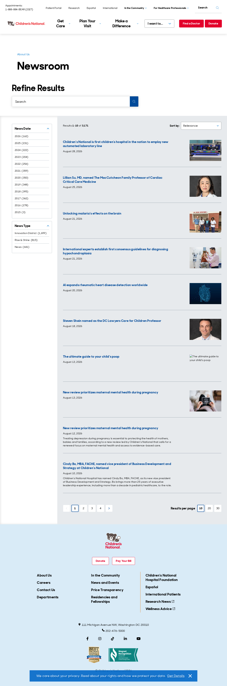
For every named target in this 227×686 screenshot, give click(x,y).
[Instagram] (100, 639)
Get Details (176, 676)
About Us (23, 54)
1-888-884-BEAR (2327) (19, 9)
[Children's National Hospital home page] (26, 23)
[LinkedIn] (125, 639)
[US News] (94, 655)
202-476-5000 (115, 631)
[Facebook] (87, 639)
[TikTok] (112, 639)
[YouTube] (138, 639)
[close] (190, 676)
